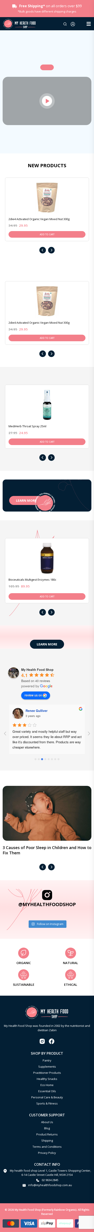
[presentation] (42, 250)
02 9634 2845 (50, 1180)
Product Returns (47, 1134)
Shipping (47, 1140)
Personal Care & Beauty (47, 1097)
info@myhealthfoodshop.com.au (50, 1185)
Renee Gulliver (36, 710)
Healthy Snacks (47, 1079)
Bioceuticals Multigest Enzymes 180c (32, 580)
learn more (26, 500)
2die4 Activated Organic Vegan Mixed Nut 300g (39, 219)
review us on (33, 695)
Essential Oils (47, 1091)
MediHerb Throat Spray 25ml (27, 426)
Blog (47, 1128)
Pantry (47, 1060)
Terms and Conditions (47, 1147)
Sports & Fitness (47, 1103)
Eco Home (47, 1085)
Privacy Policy (47, 1153)
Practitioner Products (47, 1073)
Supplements (47, 1067)
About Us (47, 1122)
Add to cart (47, 234)
